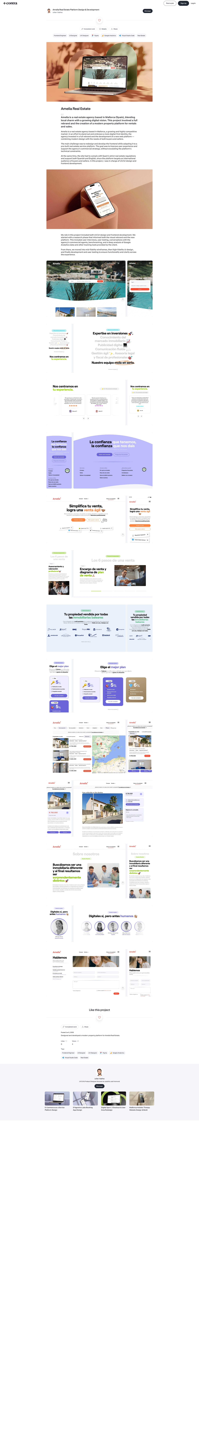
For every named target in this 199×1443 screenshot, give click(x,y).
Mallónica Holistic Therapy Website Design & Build (139, 1109)
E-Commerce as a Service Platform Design (54, 1109)
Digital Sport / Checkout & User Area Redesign (113, 1109)
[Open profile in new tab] (48, 11)
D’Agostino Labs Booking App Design (83, 1109)
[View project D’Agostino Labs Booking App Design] (85, 1098)
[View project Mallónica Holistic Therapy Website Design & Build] (141, 1098)
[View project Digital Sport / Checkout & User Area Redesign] (113, 1098)
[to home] (10, 3)
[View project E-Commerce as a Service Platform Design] (57, 1098)
